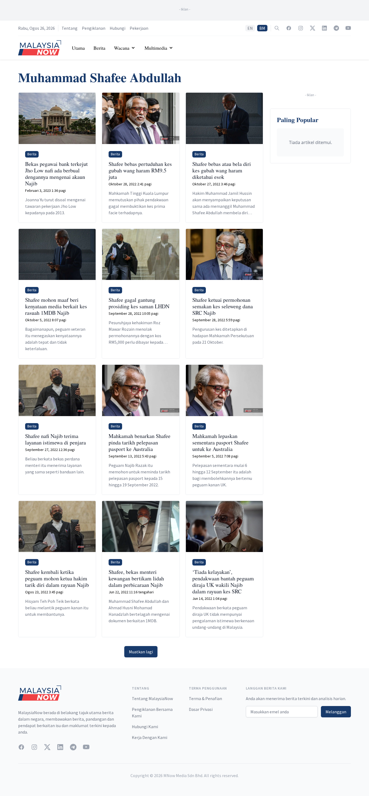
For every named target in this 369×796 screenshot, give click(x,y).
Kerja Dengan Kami (149, 737)
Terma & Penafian (205, 698)
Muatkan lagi (141, 651)
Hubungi (117, 28)
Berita (99, 48)
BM (262, 28)
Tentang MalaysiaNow (152, 698)
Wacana (121, 48)
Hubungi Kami (145, 726)
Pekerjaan (139, 28)
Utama (78, 48)
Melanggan (336, 711)
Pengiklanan (93, 28)
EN (250, 28)
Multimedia (156, 48)
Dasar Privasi (201, 709)
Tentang (70, 28)
